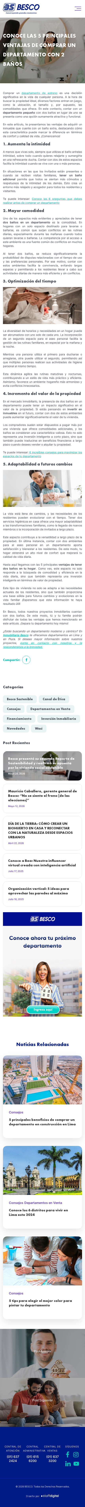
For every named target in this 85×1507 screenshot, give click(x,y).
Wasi (38, 728)
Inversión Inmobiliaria (58, 719)
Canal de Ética (54, 699)
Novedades (16, 728)
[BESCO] (21, 9)
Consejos (14, 709)
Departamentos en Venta (50, 709)
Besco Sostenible (20, 699)
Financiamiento (19, 719)
